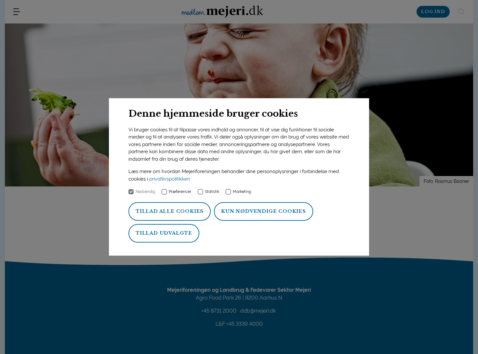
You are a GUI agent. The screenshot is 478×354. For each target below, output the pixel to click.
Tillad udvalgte (164, 233)
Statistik (212, 192)
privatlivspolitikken (169, 179)
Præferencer (180, 192)
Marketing (242, 192)
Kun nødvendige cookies (263, 211)
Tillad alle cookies (170, 211)
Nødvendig (145, 192)
